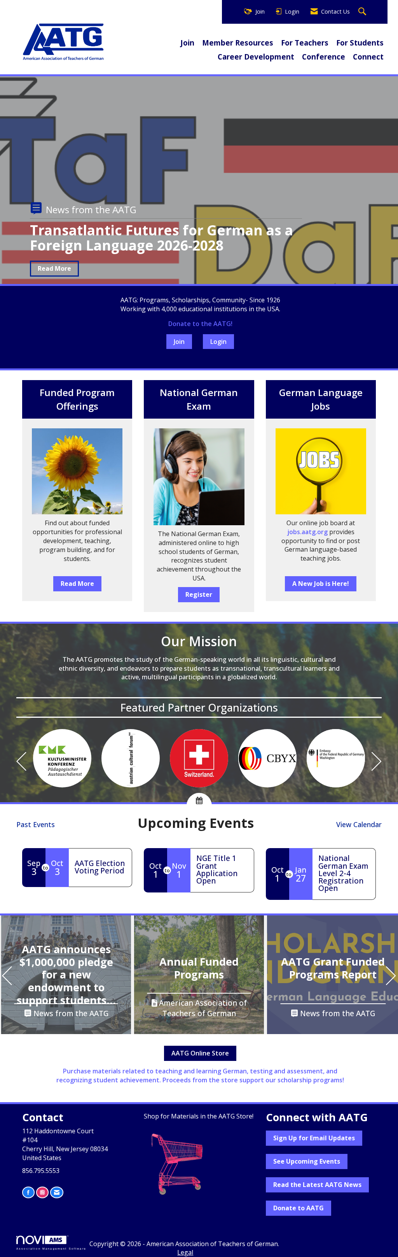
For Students (360, 42)
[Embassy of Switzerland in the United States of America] (199, 758)
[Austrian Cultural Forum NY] (130, 758)
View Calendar (359, 824)
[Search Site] (363, 12)
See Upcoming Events (306, 1161)
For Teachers (304, 42)
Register (198, 594)
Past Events (35, 824)
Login (218, 341)
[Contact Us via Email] (56, 1192)
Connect (368, 56)
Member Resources (237, 42)
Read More (54, 268)
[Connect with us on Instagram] (42, 1192)
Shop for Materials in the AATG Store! (198, 1116)
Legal (185, 1252)
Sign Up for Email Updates (314, 1138)
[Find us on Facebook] (28, 1192)
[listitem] (199, 203)
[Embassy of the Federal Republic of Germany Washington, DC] (336, 758)
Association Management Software (51, 1248)
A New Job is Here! (320, 583)
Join (187, 42)
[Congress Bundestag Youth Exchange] (267, 758)
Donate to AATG (298, 1208)
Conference (323, 56)
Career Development (256, 56)
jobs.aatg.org (307, 532)
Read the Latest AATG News (317, 1184)
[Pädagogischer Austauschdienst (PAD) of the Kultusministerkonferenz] (62, 758)
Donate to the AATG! (200, 323)
